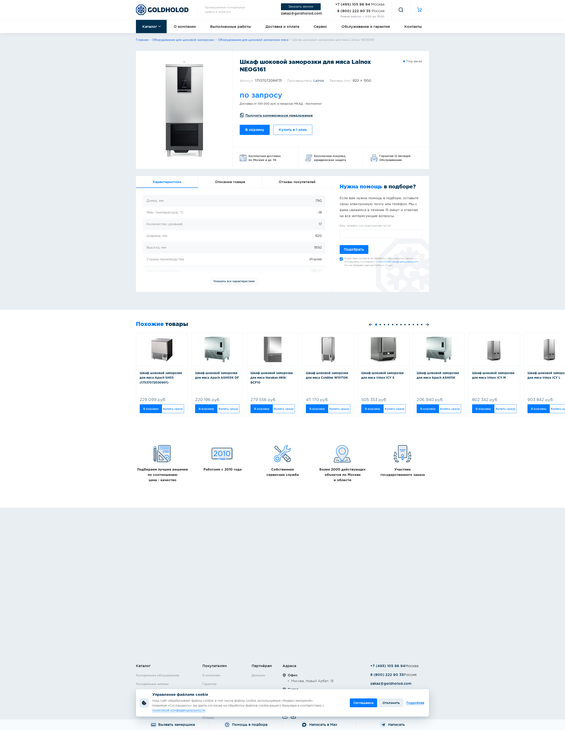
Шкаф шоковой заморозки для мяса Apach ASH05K (438, 375)
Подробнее (415, 703)
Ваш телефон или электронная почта (365, 225)
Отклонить (391, 703)
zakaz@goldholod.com (301, 13)
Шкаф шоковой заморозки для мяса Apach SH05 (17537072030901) (161, 378)
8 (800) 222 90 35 (354, 11)
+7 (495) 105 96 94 (352, 4)
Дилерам (258, 675)
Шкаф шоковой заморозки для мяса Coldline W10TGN (327, 375)
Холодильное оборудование (157, 675)
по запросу (261, 95)
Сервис (320, 26)
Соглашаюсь (363, 703)
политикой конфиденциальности (398, 261)
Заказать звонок (300, 6)
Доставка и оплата (282, 26)
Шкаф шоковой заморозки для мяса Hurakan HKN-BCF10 (271, 378)
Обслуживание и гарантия (365, 26)
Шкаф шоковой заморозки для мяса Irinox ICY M (493, 375)
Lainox (318, 80)
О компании (185, 26)
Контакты (413, 26)
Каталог (149, 26)
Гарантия (209, 684)
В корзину (254, 130)
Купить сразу (173, 408)
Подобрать (354, 249)
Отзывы (208, 718)
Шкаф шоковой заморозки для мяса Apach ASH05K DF (217, 375)
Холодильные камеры (152, 684)
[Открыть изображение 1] (184, 110)
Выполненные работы (230, 26)
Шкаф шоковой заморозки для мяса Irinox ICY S (382, 375)
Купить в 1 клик (293, 130)
